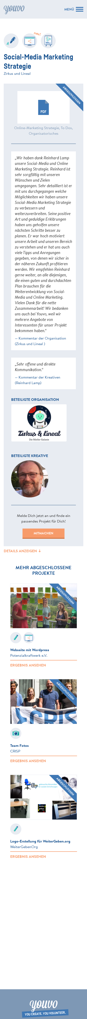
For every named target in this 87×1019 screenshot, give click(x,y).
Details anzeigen (21, 550)
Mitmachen (44, 533)
